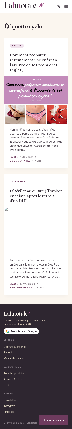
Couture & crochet (15, 346)
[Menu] (66, 6)
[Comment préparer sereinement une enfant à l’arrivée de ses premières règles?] (36, 100)
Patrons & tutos (13, 379)
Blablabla (19, 181)
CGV (6, 385)
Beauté (16, 45)
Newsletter (10, 400)
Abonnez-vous (53, 420)
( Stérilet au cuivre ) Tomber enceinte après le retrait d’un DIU (36, 195)
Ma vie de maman (14, 358)
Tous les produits (14, 373)
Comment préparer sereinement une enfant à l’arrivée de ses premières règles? (33, 62)
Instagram (9, 406)
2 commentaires (20, 160)
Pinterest (9, 411)
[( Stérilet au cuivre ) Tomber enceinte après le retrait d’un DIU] (36, 231)
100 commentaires (21, 287)
